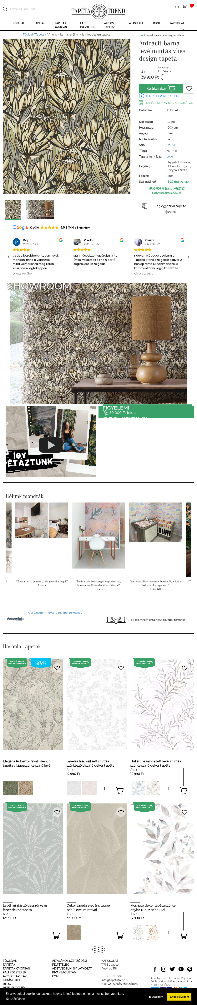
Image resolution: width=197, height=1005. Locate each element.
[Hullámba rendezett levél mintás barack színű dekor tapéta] (168, 788)
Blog (7, 984)
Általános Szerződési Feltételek (69, 962)
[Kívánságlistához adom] (189, 88)
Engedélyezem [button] (179, 996)
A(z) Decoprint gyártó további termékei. (55, 612)
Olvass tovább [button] (83, 273)
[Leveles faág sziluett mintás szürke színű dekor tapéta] (74, 788)
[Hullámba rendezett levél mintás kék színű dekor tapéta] (138, 788)
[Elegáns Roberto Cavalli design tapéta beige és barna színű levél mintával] (25, 788)
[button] (188, 257)
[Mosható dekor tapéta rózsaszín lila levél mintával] (168, 932)
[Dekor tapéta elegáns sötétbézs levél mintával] (74, 932)
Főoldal (28, 34)
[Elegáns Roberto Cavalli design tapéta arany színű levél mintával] (41, 788)
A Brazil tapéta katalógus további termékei (157, 620)
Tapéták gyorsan (16, 968)
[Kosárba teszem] (120, 791)
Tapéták (40, 34)
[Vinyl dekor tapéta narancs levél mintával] (153, 932)
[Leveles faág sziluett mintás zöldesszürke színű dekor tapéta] (104, 788)
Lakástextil (12, 980)
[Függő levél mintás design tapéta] (138, 932)
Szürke (171, 145)
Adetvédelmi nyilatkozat (72, 968)
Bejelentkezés (14, 988)
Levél (170, 156)
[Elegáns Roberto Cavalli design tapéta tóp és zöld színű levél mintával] (10, 788)
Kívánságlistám (64, 972)
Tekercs (167, 71)
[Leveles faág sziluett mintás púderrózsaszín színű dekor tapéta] (89, 788)
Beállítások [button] (17, 999)
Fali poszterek (14, 972)
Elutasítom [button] (156, 996)
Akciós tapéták (15, 976)
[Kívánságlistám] (192, 6)
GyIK (55, 976)
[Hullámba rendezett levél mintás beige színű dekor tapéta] (153, 788)
